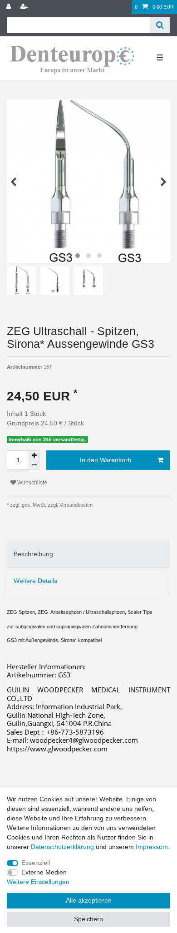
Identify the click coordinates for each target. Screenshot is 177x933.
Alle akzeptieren (89, 900)
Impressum (152, 846)
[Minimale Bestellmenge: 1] (34, 465)
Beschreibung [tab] (33, 554)
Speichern (88, 919)
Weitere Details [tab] (35, 580)
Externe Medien (44, 872)
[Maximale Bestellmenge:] (34, 455)
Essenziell (35, 862)
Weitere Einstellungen (38, 881)
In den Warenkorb (105, 460)
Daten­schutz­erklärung (62, 846)
